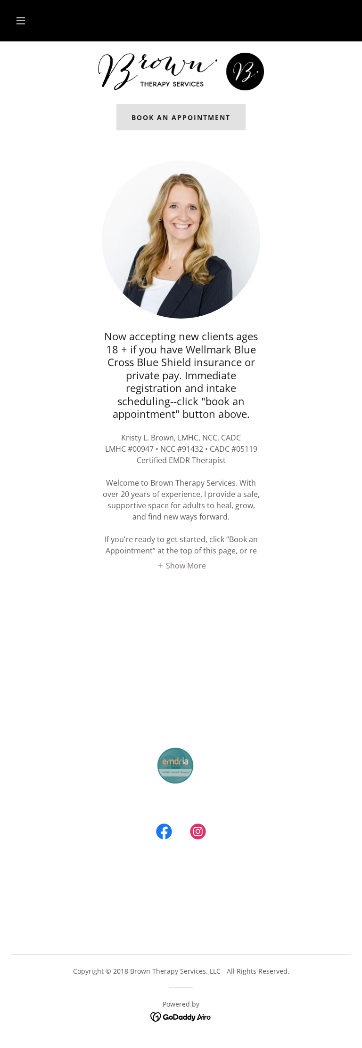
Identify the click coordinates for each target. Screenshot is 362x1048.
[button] (20, 20)
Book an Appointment (181, 117)
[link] (181, 71)
